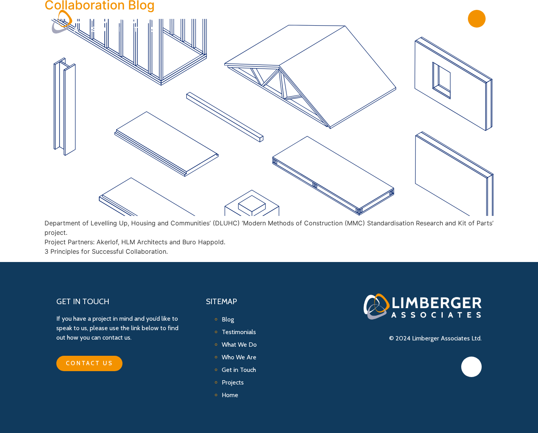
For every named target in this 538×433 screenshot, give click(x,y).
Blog (388, 18)
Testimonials (239, 332)
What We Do (302, 18)
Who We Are (247, 18)
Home (230, 395)
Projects (350, 18)
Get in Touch (432, 18)
